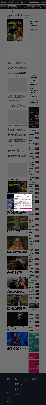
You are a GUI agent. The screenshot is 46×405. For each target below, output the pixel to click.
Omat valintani (18, 208)
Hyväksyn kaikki (27, 208)
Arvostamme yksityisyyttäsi (18, 196)
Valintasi (28, 196)
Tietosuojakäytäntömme (29, 210)
